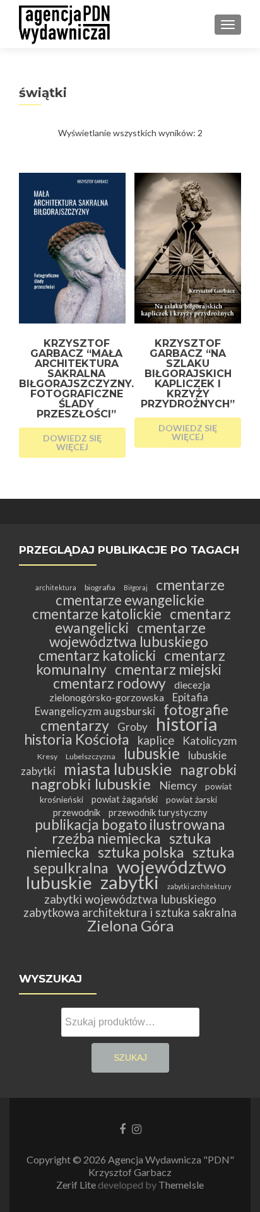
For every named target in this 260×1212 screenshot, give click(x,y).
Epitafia (190, 697)
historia (186, 724)
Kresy (47, 756)
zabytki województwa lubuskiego (130, 899)
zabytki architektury (199, 886)
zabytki (129, 882)
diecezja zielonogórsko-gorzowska (130, 691)
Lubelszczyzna (90, 756)
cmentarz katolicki (97, 655)
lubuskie (152, 753)
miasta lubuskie (118, 769)
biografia (100, 587)
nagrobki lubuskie (91, 783)
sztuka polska (141, 852)
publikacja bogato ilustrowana (130, 824)
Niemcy (178, 785)
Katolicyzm (209, 740)
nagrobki (208, 769)
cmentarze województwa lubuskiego (128, 634)
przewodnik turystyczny (158, 812)
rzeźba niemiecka (106, 838)
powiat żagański (125, 799)
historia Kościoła (76, 739)
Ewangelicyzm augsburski (95, 711)
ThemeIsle (181, 1185)
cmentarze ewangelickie (130, 600)
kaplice (156, 740)
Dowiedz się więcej (72, 442)
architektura (55, 587)
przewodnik (76, 812)
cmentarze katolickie (97, 613)
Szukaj (130, 1057)
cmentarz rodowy (109, 683)
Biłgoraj (136, 587)
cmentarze (190, 584)
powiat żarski (191, 799)
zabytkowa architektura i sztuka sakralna (130, 912)
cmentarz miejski (168, 669)
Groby (132, 726)
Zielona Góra (130, 925)
